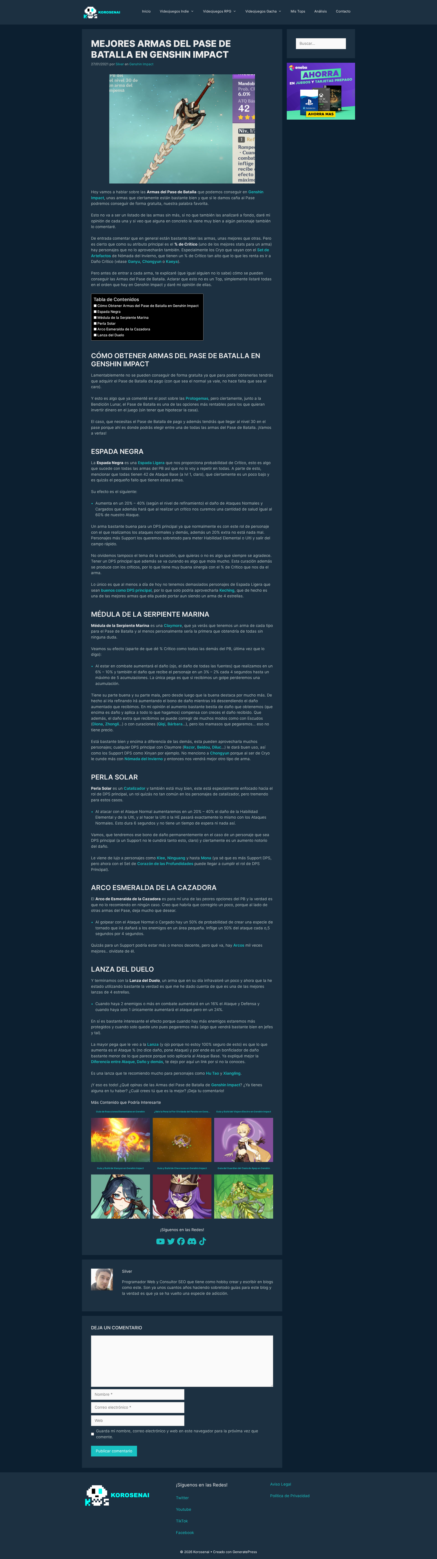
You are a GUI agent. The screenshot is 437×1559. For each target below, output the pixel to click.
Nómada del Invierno (143, 759)
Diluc (216, 747)
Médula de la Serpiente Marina (123, 317)
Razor (189, 747)
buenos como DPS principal (126, 590)
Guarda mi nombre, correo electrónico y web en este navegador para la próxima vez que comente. (177, 1434)
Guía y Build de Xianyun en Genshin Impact (120, 1168)
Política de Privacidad (290, 1496)
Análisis (320, 11)
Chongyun (151, 261)
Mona (206, 858)
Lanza (153, 1044)
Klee (161, 858)
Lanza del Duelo (110, 335)
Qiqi (161, 724)
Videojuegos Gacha (261, 11)
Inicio (146, 11)
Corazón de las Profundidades (165, 863)
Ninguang (176, 858)
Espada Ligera (151, 462)
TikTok (182, 1521)
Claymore (173, 625)
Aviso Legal (280, 1484)
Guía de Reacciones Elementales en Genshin (120, 1111)
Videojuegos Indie (174, 11)
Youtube (183, 1509)
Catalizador (134, 788)
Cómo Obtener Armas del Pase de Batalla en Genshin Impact (148, 306)
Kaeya (172, 261)
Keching (226, 590)
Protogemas (197, 398)
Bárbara (175, 724)
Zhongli (112, 724)
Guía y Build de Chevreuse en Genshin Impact (182, 1168)
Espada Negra (109, 311)
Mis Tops (298, 11)
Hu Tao (212, 1073)
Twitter (182, 1498)
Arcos (238, 945)
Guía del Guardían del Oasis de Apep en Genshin (244, 1168)
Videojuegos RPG (217, 11)
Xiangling (232, 1073)
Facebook (185, 1532)
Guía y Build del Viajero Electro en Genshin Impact (243, 1111)
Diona (97, 724)
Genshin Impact (141, 64)
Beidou (203, 747)
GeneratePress (245, 1552)
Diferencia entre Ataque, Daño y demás (127, 1061)
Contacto (343, 11)
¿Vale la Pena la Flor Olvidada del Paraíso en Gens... (182, 1111)
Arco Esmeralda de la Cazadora (123, 329)
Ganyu (134, 261)
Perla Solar (106, 323)
